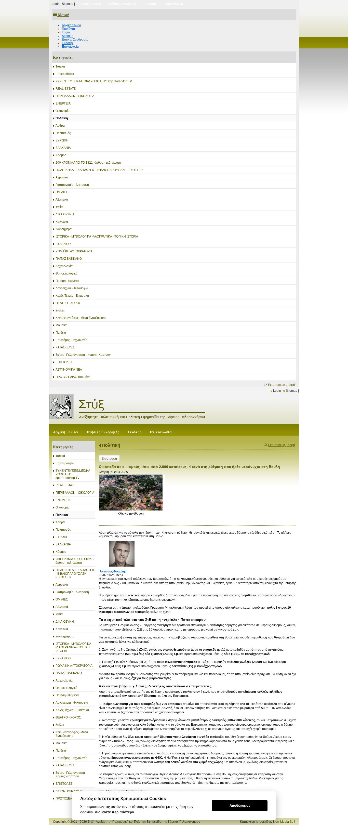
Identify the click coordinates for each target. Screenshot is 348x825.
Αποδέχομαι (240, 805)
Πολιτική (111, 445)
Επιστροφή (109, 458)
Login (56, 4)
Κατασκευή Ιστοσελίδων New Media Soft (267, 821)
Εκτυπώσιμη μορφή (281, 385)
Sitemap (67, 4)
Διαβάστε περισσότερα (114, 812)
